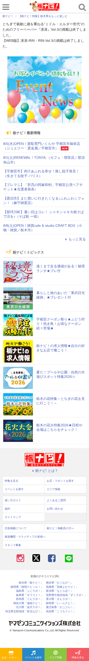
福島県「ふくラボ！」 (29, 591)
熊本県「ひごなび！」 (59, 582)
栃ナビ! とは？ (46, 471)
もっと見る (77, 239)
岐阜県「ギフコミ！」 (29, 595)
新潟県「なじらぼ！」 (59, 591)
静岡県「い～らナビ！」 (61, 603)
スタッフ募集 (13, 545)
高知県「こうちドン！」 (61, 611)
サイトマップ (13, 517)
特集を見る (78, 657)
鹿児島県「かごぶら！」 (61, 607)
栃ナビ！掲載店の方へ (60, 528)
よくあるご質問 (56, 500)
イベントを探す (33, 657)
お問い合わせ (55, 508)
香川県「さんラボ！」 (59, 599)
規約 (7, 508)
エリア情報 (55, 657)
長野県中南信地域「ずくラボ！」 (66, 595)
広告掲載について (15, 528)
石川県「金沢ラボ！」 (29, 607)
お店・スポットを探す (11, 657)
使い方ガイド (13, 500)
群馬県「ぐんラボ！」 (29, 599)
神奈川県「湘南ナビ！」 (28, 603)
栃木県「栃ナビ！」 (31, 582)
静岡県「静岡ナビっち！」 (27, 587)
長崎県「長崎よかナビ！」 (62, 587)
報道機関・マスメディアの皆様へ (25, 536)
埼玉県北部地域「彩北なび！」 (24, 611)
